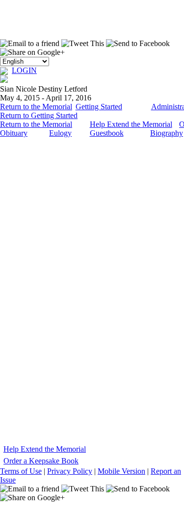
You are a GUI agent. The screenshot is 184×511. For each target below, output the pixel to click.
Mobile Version (121, 471)
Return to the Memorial (36, 106)
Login (24, 70)
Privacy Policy (69, 471)
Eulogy (60, 133)
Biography (166, 133)
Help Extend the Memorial (131, 124)
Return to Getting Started (39, 115)
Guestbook (107, 133)
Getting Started (99, 106)
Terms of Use (21, 471)
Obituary (13, 133)
